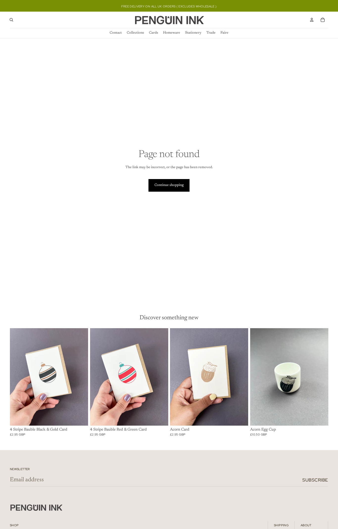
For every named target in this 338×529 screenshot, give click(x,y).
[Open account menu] (311, 19)
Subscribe (315, 480)
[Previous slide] (17, 376)
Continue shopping (169, 185)
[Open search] (11, 19)
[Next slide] (80, 376)
